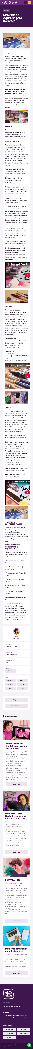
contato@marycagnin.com (11, 1006)
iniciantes (22, 680)
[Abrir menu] (29, 2)
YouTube (23, 1029)
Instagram (9, 1029)
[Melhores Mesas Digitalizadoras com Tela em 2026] (16, 730)
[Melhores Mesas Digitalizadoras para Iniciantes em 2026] (16, 801)
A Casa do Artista (12, 561)
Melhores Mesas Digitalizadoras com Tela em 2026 (16, 746)
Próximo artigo (16, 706)
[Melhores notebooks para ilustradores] (16, 936)
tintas (22, 688)
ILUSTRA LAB (12, 880)
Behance (9, 1037)
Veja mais (16, 784)
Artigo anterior (16, 700)
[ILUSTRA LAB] (16, 867)
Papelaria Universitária (13, 567)
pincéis (10, 688)
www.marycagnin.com (8, 1045)
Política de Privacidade (21, 1045)
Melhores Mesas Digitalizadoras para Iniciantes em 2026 (15, 816)
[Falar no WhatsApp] (29, 1045)
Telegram (10, 1033)
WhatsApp (23, 1033)
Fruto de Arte (10, 573)
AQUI (6, 600)
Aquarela (6, 10)
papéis (22, 684)
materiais (10, 684)
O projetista (10, 585)
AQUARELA (10, 680)
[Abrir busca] (25, 2)
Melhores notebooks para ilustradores (16, 950)
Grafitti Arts (10, 591)
